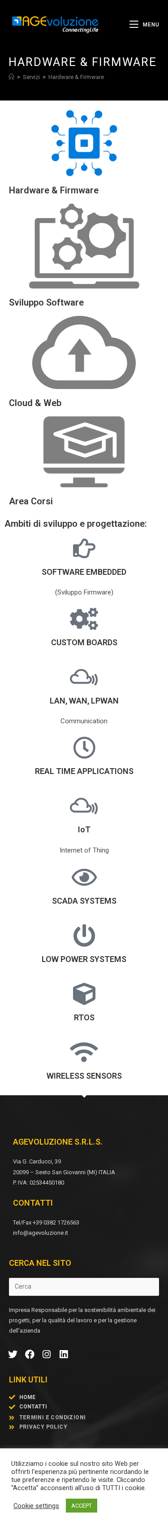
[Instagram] (47, 1354)
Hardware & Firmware (76, 77)
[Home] (11, 77)
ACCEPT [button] (81, 1505)
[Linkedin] (63, 1354)
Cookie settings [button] (36, 1506)
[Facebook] (30, 1354)
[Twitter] (13, 1354)
